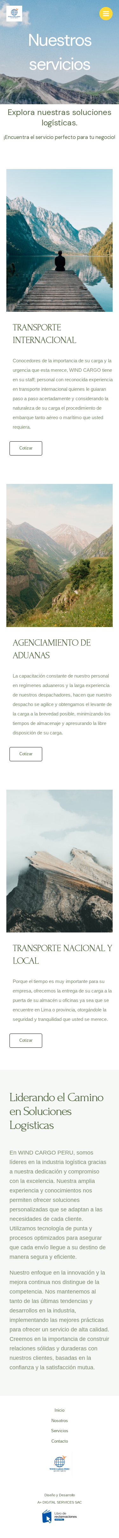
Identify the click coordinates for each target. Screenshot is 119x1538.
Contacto (59, 1441)
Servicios (59, 1430)
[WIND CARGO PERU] (14, 13)
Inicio (59, 1410)
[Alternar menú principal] (106, 13)
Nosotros (59, 1420)
